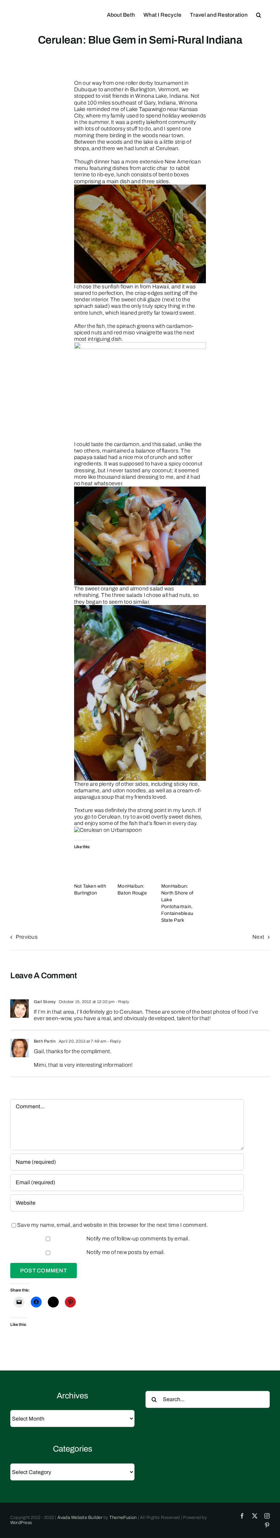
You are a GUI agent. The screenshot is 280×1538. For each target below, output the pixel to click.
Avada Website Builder (79, 1517)
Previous (27, 937)
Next (258, 937)
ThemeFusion (123, 1517)
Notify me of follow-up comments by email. (138, 1238)
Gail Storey (45, 1001)
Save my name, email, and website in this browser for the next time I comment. (112, 1225)
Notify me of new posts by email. (125, 1252)
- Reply (122, 1001)
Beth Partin (45, 1041)
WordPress (21, 1522)
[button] (258, 14)
